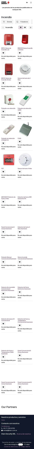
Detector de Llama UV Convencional (8, 319)
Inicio (3, 420)
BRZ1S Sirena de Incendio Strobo (6, 79)
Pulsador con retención (8, 108)
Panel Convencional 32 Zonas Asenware (25, 383)
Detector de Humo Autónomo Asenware (24, 288)
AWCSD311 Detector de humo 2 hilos (8, 197)
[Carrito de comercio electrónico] (27, 2)
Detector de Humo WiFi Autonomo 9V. (25, 197)
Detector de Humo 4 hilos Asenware (24, 227)
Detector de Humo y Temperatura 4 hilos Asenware (7, 352)
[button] (3, 53)
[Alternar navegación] (31, 2)
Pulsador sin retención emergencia (8, 139)
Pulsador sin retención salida (24, 109)
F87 (2, 168)
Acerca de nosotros (24, 434)
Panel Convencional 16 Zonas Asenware (8, 383)
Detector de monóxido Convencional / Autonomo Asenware (8, 288)
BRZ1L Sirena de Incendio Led (6, 49)
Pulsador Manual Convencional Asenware (8, 258)
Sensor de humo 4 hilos (25, 168)
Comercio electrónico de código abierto (17, 446)
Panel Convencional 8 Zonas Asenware (24, 351)
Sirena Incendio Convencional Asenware (25, 258)
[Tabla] (21, 27)
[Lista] (25, 27)
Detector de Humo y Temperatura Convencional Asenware (25, 320)
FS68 (19, 138)
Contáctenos (5, 426)
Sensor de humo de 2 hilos (24, 79)
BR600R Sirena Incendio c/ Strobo (25, 49)
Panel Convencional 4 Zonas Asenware (8, 227)
